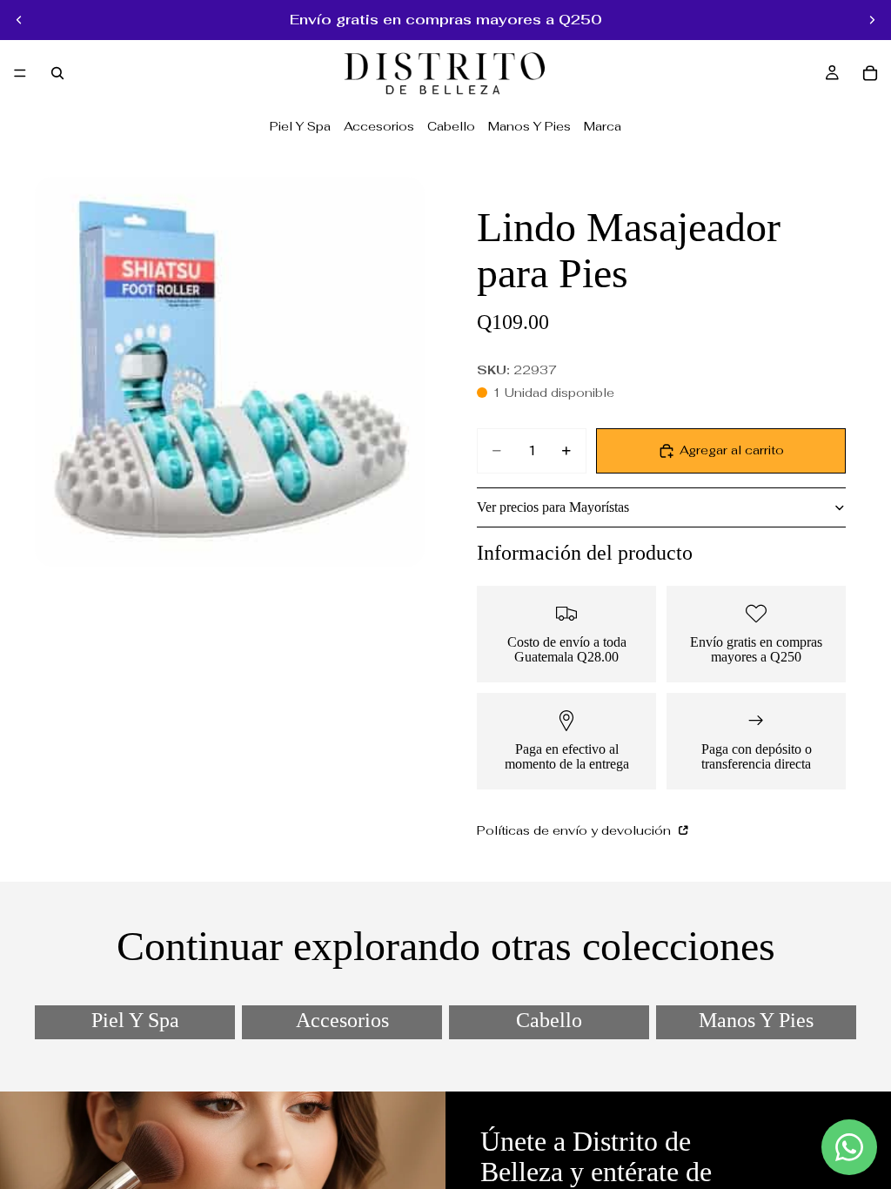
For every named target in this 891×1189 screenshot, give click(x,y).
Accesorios (379, 126)
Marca (602, 126)
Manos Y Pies (529, 126)
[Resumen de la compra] (870, 73)
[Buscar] (57, 73)
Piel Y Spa (300, 126)
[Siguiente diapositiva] (872, 20)
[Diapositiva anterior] (19, 20)
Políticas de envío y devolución (575, 830)
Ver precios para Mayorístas (553, 507)
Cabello (451, 126)
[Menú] (20, 73)
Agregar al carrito (732, 450)
